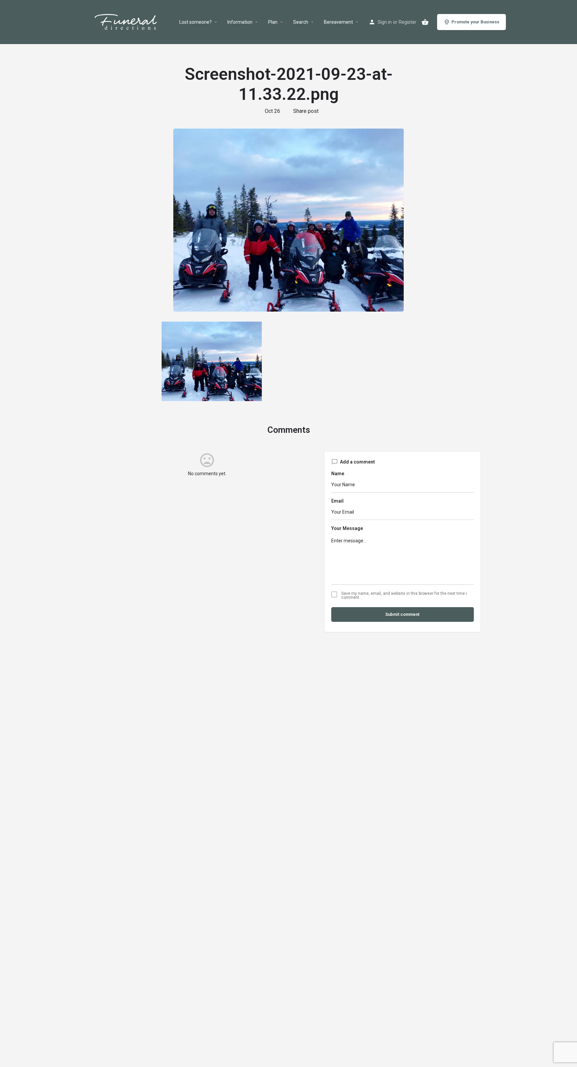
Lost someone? (195, 22)
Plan (272, 22)
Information (239, 22)
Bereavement (338, 22)
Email (337, 501)
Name (337, 473)
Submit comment (402, 614)
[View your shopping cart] (425, 22)
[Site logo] (133, 22)
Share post (306, 111)
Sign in (385, 22)
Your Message (347, 528)
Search (300, 22)
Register (407, 22)
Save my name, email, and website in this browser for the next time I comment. (404, 595)
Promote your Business (475, 21)
